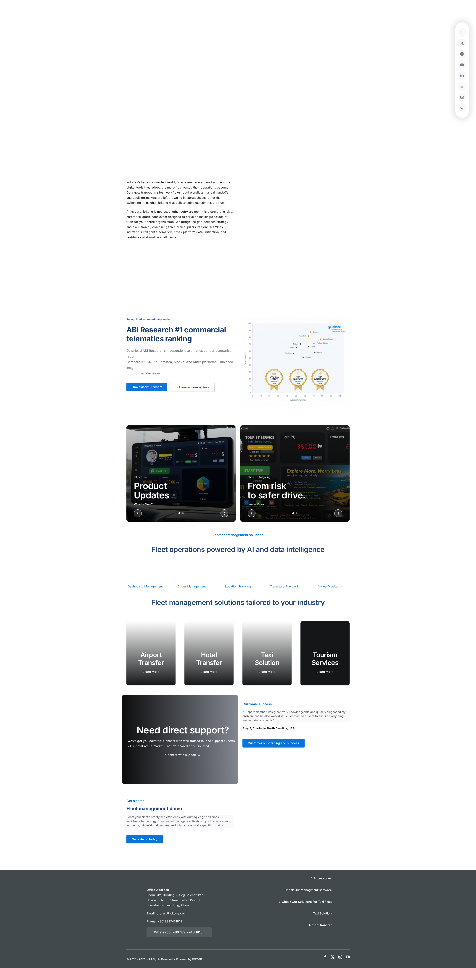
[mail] (462, 97)
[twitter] (333, 957)
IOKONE (197, 959)
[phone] (462, 107)
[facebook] (325, 957)
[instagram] (340, 957)
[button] (179, 932)
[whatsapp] (462, 86)
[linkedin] (462, 75)
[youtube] (348, 957)
